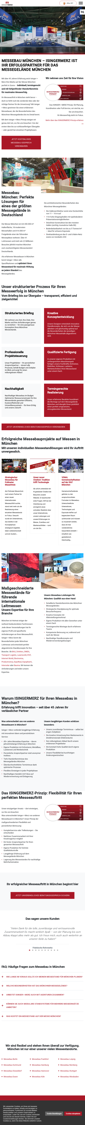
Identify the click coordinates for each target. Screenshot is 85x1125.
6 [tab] (45, 950)
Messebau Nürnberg (68, 1065)
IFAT (29, 655)
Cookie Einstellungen (54, 1114)
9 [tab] (54, 950)
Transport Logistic (9, 655)
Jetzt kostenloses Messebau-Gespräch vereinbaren (21, 142)
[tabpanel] (42, 938)
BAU (14, 651)
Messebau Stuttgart (68, 1071)
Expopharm (27, 662)
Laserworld (21, 655)
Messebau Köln (38, 1077)
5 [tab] (42, 950)
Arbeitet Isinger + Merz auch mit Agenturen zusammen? (35, 995)
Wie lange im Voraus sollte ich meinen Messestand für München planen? (44, 977)
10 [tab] (57, 950)
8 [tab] (51, 950)
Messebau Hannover (40, 1071)
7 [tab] (48, 950)
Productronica (7, 662)
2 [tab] (33, 950)
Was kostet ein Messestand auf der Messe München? (33, 1016)
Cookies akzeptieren (73, 1114)
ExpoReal (18, 662)
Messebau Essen (11, 1077)
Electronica (18, 658)
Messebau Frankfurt (40, 1059)
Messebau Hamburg (40, 1065)
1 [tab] (30, 950)
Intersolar (5, 665)
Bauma (17, 665)
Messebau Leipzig (67, 1059)
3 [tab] (36, 950)
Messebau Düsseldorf (13, 1071)
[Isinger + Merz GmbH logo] (7, 3)
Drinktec (19, 651)
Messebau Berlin (10, 1059)
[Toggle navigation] (80, 3)
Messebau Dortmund (12, 1065)
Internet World (7, 658)
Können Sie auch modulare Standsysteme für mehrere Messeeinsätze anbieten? (42, 1005)
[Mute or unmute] (82, 12)
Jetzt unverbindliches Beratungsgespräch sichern (42, 895)
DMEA (26, 651)
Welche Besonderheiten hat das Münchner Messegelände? (36, 986)
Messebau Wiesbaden (69, 1077)
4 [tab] (39, 950)
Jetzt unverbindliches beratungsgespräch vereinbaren (35, 427)
